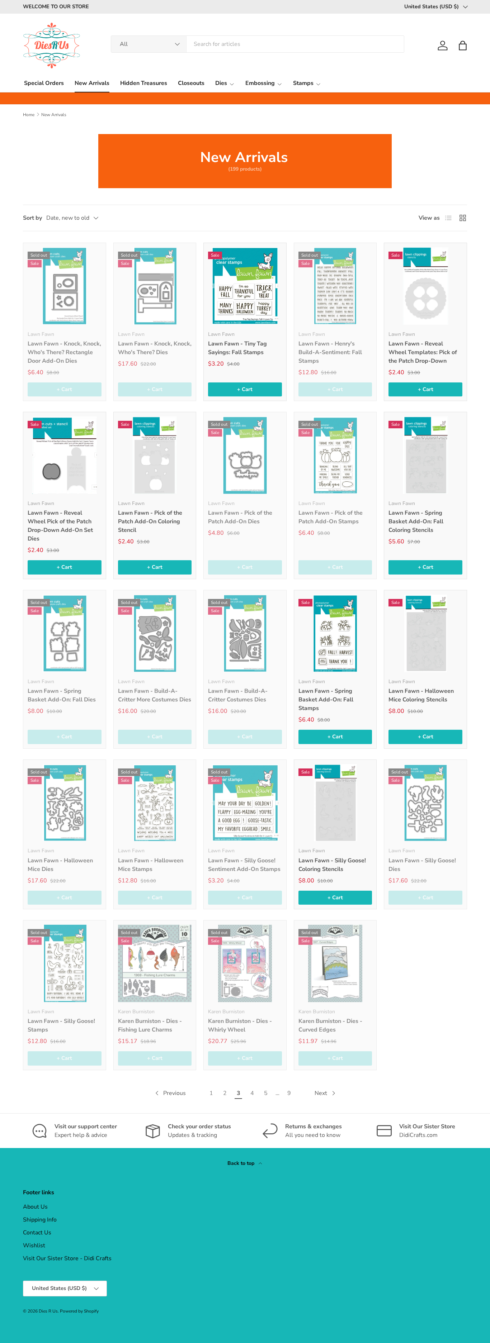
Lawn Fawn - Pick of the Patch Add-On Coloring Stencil (150, 521)
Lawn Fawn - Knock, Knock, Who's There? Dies (155, 348)
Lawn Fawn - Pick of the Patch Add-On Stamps (330, 517)
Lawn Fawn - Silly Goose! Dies (422, 865)
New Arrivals (92, 83)
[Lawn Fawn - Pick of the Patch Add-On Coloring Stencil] (155, 455)
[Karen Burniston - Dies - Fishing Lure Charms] (155, 963)
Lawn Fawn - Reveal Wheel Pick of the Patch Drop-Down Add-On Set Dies (60, 526)
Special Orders (44, 83)
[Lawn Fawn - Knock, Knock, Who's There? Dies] (155, 286)
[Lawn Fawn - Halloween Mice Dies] (65, 803)
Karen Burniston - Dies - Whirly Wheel (240, 1025)
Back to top (241, 1163)
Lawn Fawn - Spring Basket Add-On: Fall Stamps (325, 699)
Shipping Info (40, 1220)
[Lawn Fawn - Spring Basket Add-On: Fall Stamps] (335, 633)
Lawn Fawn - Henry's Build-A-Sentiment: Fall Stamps (330, 352)
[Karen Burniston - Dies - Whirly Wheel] (245, 963)
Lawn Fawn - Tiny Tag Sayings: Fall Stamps (237, 348)
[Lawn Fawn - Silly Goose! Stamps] (65, 963)
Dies (221, 83)
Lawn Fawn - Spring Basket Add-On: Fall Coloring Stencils (415, 521)
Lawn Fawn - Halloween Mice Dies (60, 865)
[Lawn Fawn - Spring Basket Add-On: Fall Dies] (65, 633)
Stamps (303, 83)
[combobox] (257, 44)
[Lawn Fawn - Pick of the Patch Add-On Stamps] (335, 455)
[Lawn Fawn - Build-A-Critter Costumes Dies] (245, 633)
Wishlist (34, 1245)
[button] (463, 45)
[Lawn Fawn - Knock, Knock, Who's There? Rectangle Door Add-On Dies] (65, 286)
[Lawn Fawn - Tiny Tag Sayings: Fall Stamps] (245, 286)
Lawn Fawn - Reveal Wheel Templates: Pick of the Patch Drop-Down (422, 352)
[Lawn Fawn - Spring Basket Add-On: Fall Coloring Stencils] (425, 455)
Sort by (32, 218)
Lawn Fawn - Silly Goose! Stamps (61, 1025)
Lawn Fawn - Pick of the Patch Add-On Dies (240, 517)
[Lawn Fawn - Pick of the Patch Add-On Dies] (245, 455)
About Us (35, 1207)
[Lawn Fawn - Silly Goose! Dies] (425, 803)
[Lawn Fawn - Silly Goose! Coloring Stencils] (335, 803)
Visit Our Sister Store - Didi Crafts (67, 1258)
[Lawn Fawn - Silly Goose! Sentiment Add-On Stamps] (245, 803)
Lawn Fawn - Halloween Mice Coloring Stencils (421, 695)
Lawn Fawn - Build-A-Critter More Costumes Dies (154, 695)
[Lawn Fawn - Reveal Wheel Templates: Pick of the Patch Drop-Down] (425, 286)
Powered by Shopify (79, 1311)
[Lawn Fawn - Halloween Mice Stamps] (155, 803)
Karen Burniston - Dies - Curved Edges (330, 1025)
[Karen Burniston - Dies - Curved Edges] (335, 963)
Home (28, 115)
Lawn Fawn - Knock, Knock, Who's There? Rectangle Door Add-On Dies (64, 352)
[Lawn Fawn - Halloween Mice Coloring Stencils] (425, 633)
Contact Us (37, 1233)
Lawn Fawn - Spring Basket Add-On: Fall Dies (62, 695)
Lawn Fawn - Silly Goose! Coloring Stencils (332, 865)
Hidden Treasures (143, 83)
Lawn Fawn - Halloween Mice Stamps (150, 865)
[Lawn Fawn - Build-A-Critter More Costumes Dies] (155, 633)
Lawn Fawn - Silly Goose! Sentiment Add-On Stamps (244, 865)
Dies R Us (48, 1311)
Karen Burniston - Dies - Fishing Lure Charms (150, 1025)
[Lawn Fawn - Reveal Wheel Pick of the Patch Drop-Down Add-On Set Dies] (65, 455)
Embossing (260, 83)
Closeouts (191, 83)
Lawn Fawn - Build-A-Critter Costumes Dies (238, 695)
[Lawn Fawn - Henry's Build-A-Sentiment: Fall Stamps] (335, 286)
